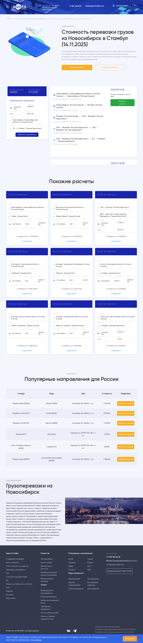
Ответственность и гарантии (17, 566)
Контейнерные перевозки (92, 584)
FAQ (7, 573)
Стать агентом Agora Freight (16, 577)
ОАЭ (89, 566)
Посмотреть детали (125, 403)
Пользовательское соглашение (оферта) (107, 627)
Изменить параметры (110, 67)
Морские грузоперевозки (74, 584)
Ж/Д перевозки (93, 589)
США (89, 570)
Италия (90, 562)
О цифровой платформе (15, 559)
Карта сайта (10, 598)
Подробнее (36, 640)
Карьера (9, 591)
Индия (70, 566)
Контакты (10, 595)
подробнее (27, 241)
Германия (72, 562)
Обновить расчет (77, 67)
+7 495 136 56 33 (75, 6)
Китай (70, 559)
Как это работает (12, 562)
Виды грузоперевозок (49, 597)
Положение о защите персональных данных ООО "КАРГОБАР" (114, 632)
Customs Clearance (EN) (49, 613)
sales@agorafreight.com (94, 6)
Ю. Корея (71, 570)
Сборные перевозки (75, 589)
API (7, 580)
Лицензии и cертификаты (15, 570)
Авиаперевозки (74, 579)
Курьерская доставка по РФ (119, 571)
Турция (90, 559)
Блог (8, 587)
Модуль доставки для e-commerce (19, 584)
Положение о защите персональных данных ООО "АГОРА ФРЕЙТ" (115, 629)
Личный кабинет (122, 6)
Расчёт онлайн (46, 562)
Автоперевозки (93, 579)
